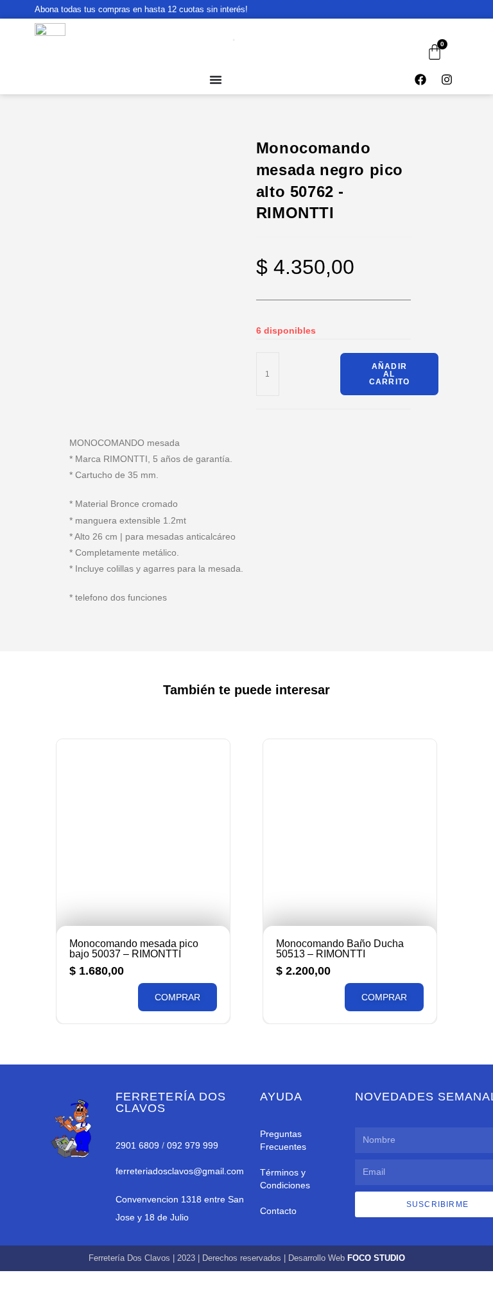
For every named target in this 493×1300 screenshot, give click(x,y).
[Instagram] (446, 79)
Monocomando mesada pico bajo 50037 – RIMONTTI (133, 948)
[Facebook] (420, 79)
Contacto (278, 1211)
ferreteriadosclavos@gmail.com (180, 1171)
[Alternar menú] (215, 79)
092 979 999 (192, 1145)
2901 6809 (137, 1145)
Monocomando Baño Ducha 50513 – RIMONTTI (340, 948)
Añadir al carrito (389, 374)
